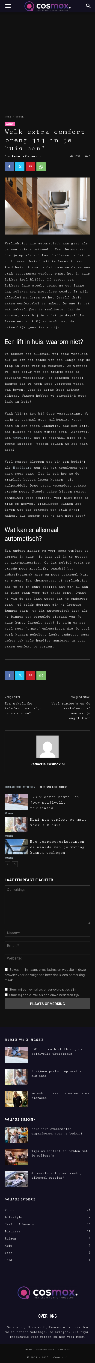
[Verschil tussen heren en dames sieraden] (16, 1099)
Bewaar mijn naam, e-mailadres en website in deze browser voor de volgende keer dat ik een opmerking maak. (45, 975)
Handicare (22, 468)
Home (8, 116)
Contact (64, 1349)
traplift (21, 438)
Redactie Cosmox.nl (25, 156)
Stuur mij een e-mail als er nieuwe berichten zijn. (44, 995)
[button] (7, 6)
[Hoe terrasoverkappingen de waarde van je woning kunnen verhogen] (16, 847)
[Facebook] (9, 166)
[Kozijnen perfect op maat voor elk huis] (16, 825)
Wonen (19, 116)
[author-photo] (47, 757)
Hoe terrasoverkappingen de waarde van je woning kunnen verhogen (57, 847)
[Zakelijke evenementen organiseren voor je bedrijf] (16, 1135)
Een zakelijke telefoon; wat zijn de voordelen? (23, 708)
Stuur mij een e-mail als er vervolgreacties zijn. (43, 989)
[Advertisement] (47, 62)
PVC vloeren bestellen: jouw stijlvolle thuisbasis (55, 802)
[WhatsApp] (41, 166)
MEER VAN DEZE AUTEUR (53, 787)
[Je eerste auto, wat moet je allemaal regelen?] (16, 1179)
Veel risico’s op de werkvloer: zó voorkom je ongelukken (70, 711)
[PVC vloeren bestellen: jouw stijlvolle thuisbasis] (16, 802)
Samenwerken (45, 1349)
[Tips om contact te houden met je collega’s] (16, 1157)
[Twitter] (19, 166)
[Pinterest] (30, 166)
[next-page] (15, 864)
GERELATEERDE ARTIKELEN (20, 787)
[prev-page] (7, 864)
